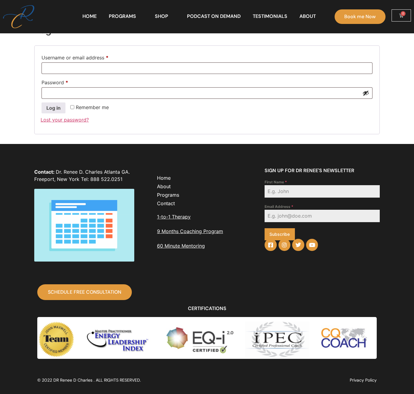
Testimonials (270, 16)
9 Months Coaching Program (190, 231)
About (307, 16)
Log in (53, 108)
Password (65, 81)
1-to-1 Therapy (174, 217)
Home (89, 16)
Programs (122, 16)
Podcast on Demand (214, 16)
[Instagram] (285, 245)
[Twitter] (298, 245)
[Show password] (365, 93)
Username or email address (85, 57)
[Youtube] (312, 245)
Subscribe (279, 234)
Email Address (279, 206)
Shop (161, 16)
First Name (276, 182)
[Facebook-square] (271, 245)
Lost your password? (65, 120)
